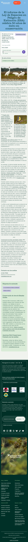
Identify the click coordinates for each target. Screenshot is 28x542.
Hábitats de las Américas (4, 489)
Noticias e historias (5, 507)
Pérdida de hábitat (5, 495)
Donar (16, 505)
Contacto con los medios (8, 60)
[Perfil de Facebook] (4, 431)
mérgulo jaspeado (11, 173)
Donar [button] (15, 2)
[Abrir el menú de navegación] (24, 3)
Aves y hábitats (4, 480)
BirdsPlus (17, 496)
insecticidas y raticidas (18, 187)
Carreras (3, 513)
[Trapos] (13, 431)
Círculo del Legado (19, 516)
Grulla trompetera (17, 157)
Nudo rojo (18, 173)
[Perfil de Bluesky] (17, 431)
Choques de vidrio (5, 493)
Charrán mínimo (9, 121)
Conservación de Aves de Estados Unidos (11, 240)
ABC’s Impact (18, 487)
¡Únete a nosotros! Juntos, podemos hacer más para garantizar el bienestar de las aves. (14, 328)
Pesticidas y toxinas (5, 500)
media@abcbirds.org (6, 276)
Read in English (5, 47)
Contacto (3, 515)
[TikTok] (20, 431)
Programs (17, 489)
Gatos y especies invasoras (5, 498)
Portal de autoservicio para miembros (20, 524)
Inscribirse (19, 419)
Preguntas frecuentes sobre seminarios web (20, 521)
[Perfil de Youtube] (23, 431)
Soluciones (17, 483)
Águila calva (6, 115)
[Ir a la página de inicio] (5, 2)
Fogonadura (17, 491)
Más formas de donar (20, 518)
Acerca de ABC (4, 502)
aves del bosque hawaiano (7, 174)
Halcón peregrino (5, 116)
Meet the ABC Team (5, 511)
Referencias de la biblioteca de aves (5, 486)
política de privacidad (14, 540)
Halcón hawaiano (5, 120)
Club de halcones (19, 514)
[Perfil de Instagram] (7, 431)
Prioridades (17, 480)
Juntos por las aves (5, 509)
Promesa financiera (5, 505)
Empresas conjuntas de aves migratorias (19, 493)
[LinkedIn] (10, 431)
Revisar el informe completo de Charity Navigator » (13, 377)
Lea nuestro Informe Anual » (8, 378)
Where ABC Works (19, 485)
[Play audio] (23, 52)
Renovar (17, 507)
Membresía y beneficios (18, 512)
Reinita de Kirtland (5, 118)
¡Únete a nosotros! (21, 263)
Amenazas (3, 491)
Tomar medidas (18, 509)
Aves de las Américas (6, 483)
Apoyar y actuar (18, 502)
